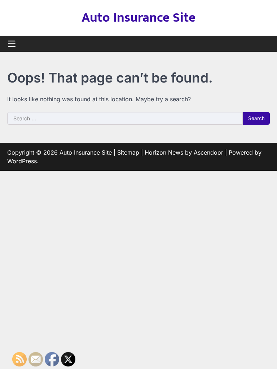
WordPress (22, 161)
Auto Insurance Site (138, 17)
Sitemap (128, 152)
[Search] (264, 44)
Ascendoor (208, 152)
